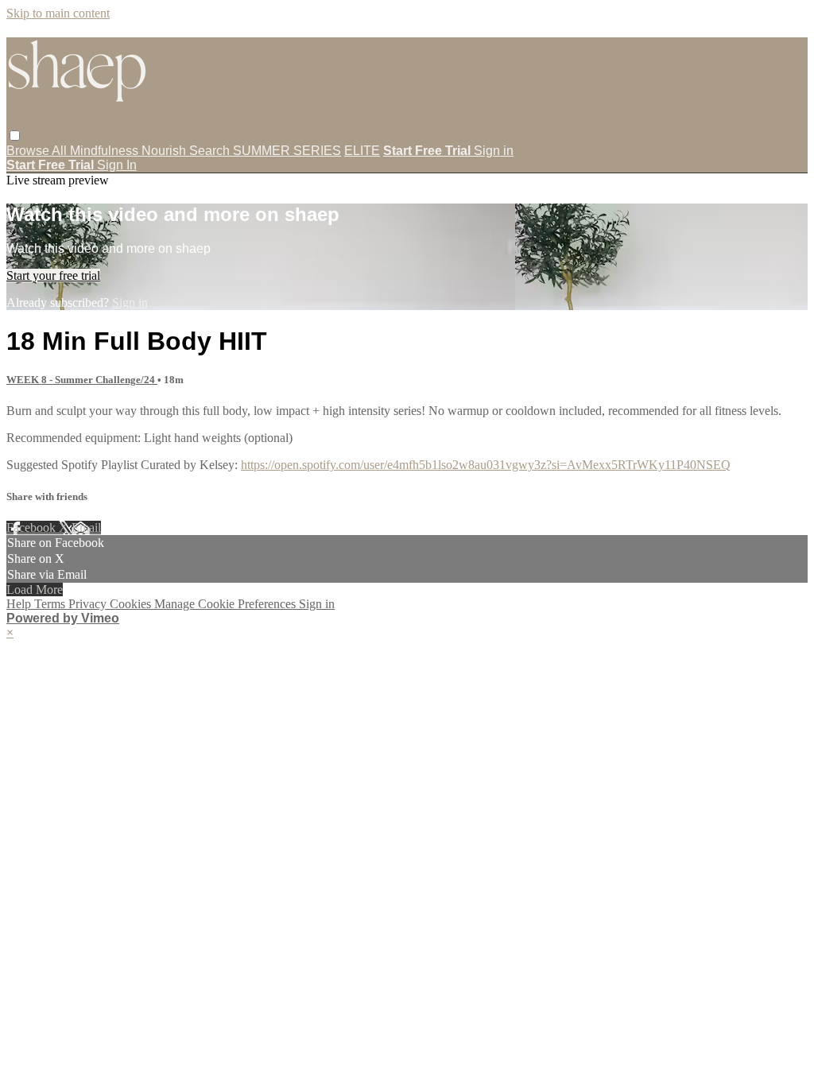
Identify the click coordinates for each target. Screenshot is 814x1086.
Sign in (494, 150)
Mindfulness (105, 150)
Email (86, 527)
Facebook (32, 527)
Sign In (117, 165)
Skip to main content (58, 13)
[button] (15, 135)
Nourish (165, 150)
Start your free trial (53, 275)
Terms (51, 604)
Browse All (38, 150)
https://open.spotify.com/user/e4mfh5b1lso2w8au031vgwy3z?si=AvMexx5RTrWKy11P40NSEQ (486, 464)
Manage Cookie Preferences (226, 604)
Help (20, 604)
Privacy (89, 604)
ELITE (362, 150)
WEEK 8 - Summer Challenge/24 (81, 380)
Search (211, 150)
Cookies (132, 604)
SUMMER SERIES (287, 150)
